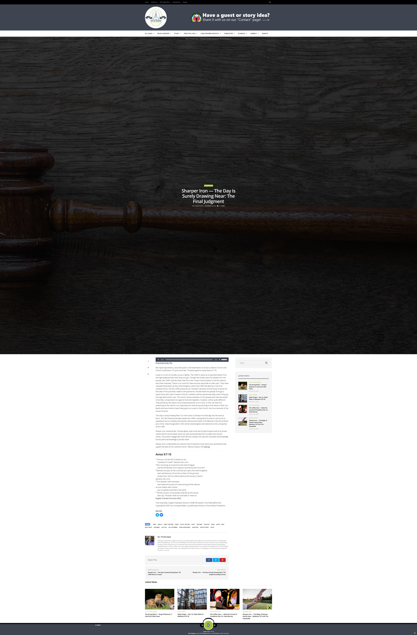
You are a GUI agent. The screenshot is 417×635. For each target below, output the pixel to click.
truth (212, 527)
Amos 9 (160, 524)
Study (176, 33)
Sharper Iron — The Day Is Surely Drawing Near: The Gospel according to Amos (209, 573)
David (177, 524)
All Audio (148, 33)
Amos (154, 524)
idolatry (206, 524)
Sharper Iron (208, 185)
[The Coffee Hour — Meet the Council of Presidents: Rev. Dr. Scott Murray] (242, 409)
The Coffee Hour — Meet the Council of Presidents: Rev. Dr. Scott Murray (258, 410)
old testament (173, 527)
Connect (253, 33)
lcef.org (207, 447)
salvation (195, 527)
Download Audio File (164, 363)
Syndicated (228, 33)
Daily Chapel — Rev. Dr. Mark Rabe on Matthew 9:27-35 (258, 398)
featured (199, 524)
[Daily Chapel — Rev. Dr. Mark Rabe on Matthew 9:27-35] (242, 398)
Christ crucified (168, 524)
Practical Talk (189, 33)
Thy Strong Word (255, 382)
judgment (157, 527)
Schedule (241, 33)
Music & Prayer (163, 33)
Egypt (193, 524)
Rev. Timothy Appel (198, 206)
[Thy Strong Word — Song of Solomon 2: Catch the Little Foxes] (242, 386)
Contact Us (154, 2)
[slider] (224, 359)
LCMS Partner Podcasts (210, 33)
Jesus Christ (148, 527)
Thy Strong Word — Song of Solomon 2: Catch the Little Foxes (257, 387)
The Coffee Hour (254, 405)
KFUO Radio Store (165, 2)
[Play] (158, 360)
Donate (185, 2)
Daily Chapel (253, 394)
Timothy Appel (204, 527)
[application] (192, 359)
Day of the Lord (185, 524)
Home (147, 2)
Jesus (222, 524)
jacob (218, 524)
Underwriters (176, 2)
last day (164, 527)
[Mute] (220, 360)
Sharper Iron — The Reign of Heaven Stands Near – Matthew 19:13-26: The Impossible (258, 423)
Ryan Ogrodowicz (184, 527)
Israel (213, 524)
